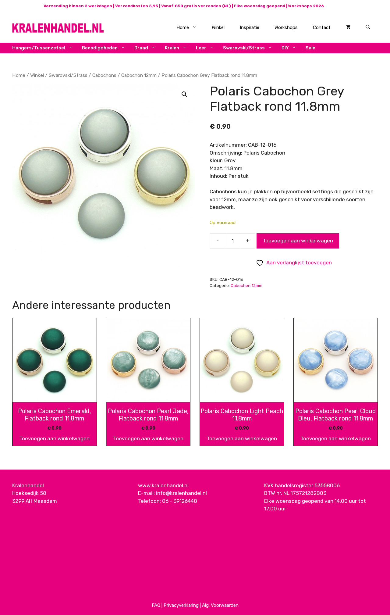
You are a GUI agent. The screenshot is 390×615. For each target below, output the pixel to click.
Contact (322, 27)
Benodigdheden (100, 48)
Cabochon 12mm (139, 75)
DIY (285, 48)
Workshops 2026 (306, 6)
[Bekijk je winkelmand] (348, 27)
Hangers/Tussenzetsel (38, 48)
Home (182, 27)
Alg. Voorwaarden (220, 605)
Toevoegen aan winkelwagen (298, 241)
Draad (141, 48)
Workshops (286, 27)
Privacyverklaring (181, 605)
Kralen (172, 48)
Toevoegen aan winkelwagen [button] (54, 438)
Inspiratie (249, 27)
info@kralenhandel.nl (181, 493)
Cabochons (104, 75)
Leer (201, 48)
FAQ (156, 605)
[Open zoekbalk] (368, 27)
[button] (184, 94)
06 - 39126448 (179, 501)
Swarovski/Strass (244, 48)
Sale (310, 48)
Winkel (218, 27)
